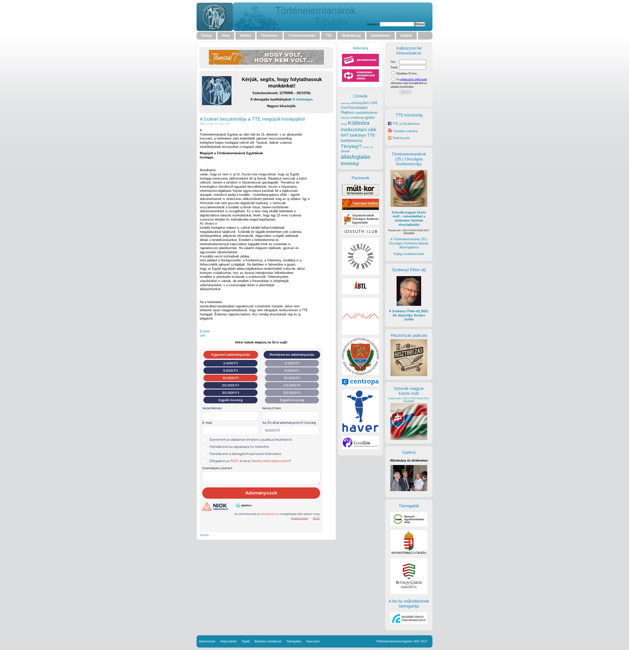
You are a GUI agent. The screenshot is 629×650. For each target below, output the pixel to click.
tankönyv (358, 135)
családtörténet (366, 112)
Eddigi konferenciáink (409, 254)
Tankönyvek (401, 138)
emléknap (357, 117)
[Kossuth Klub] (360, 233)
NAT (345, 135)
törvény (366, 147)
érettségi (350, 163)
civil (373, 102)
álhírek (345, 151)
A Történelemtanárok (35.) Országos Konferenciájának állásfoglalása (409, 243)
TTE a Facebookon (405, 124)
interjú (344, 124)
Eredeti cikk (205, 333)
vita (371, 147)
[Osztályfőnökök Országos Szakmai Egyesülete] (360, 223)
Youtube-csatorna (405, 131)
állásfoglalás (355, 157)
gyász (370, 117)
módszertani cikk (358, 129)
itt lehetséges (302, 99)
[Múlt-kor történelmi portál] (360, 194)
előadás (345, 117)
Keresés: (373, 24)
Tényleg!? (351, 146)
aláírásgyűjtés (360, 103)
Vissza (204, 535)
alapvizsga (345, 103)
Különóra (358, 123)
